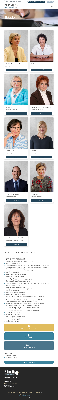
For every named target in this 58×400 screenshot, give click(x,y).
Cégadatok (10, 392)
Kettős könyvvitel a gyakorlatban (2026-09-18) (18, 281)
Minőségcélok (38, 392)
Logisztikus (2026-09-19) (12, 291)
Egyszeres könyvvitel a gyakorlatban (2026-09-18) (19, 280)
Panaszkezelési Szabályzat (12, 394)
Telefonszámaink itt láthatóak (10, 383)
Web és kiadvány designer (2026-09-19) (16, 294)
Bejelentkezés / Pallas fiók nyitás (36, 1)
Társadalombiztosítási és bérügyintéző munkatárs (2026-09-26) (22, 305)
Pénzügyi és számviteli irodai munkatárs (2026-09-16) (20, 271)
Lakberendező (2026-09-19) (13, 309)
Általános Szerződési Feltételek (20, 392)
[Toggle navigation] (52, 6)
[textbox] (14, 1)
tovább (16, 70)
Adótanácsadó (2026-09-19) (13, 285)
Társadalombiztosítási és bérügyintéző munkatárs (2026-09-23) (22, 298)
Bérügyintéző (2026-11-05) (13, 320)
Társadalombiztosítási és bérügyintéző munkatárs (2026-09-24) (22, 301)
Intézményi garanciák (11, 357)
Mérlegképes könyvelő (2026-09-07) (15, 258)
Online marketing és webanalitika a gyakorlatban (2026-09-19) (22, 307)
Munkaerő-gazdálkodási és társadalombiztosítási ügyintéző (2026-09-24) (25, 300)
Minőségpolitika (31, 392)
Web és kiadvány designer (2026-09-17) (16, 276)
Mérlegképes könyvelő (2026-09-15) (15, 260)
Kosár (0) (50, 1)
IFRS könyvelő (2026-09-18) (13, 278)
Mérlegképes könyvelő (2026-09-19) (15, 287)
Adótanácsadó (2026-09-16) (13, 263)
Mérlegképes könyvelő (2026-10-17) (15, 316)
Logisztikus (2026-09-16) (12, 272)
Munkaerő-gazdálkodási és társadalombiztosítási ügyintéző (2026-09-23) (25, 296)
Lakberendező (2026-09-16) (13, 312)
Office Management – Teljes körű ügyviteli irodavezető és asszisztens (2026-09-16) (27, 265)
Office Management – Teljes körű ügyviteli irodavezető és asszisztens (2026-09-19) (27, 283)
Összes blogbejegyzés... (29, 362)
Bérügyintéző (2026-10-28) (13, 318)
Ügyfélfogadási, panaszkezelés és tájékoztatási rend (30, 394)
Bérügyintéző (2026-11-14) (13, 321)
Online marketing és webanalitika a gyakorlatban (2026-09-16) (22, 311)
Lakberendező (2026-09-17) (13, 314)
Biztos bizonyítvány (11, 355)
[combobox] (14, 1)
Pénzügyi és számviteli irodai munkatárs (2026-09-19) (20, 289)
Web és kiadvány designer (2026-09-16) (16, 274)
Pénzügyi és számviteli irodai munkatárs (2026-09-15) (20, 261)
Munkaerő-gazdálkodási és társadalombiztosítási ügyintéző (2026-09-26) (25, 303)
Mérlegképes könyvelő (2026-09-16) (15, 269)
